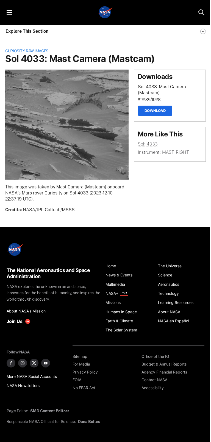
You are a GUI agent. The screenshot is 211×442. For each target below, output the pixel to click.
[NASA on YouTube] (45, 363)
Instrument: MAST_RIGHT (163, 152)
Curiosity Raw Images (26, 50)
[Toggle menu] (9, 12)
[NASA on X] (34, 363)
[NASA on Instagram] (22, 363)
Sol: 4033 (148, 144)
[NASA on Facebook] (11, 363)
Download (155, 110)
